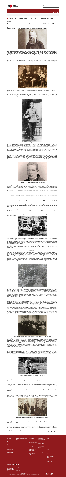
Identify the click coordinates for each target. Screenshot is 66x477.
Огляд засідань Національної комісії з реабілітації (41, 446)
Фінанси (30, 459)
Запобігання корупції (10, 449)
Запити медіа (48, 441)
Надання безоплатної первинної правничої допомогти (32, 457)
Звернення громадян (32, 438)
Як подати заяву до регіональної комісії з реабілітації (40, 450)
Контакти (17, 464)
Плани (8, 441)
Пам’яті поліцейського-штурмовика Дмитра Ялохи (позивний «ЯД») (10, 469)
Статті (47, 453)
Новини (48, 438)
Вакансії (8, 446)
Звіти (8, 443)
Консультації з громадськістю (33, 442)
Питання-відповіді (40, 452)
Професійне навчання (10, 452)
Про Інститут (9, 438)
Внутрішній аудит (9, 447)
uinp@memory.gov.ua (20, 470)
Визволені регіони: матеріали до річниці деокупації (49, 449)
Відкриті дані (31, 446)
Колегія (8, 444)
